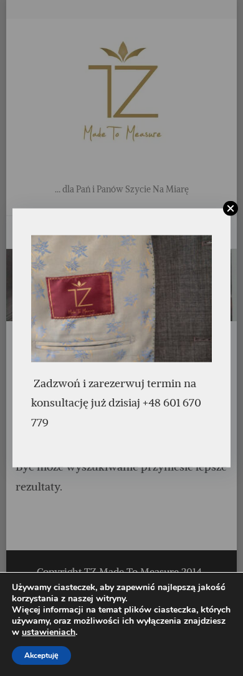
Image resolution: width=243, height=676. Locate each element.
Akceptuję (41, 655)
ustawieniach (48, 632)
